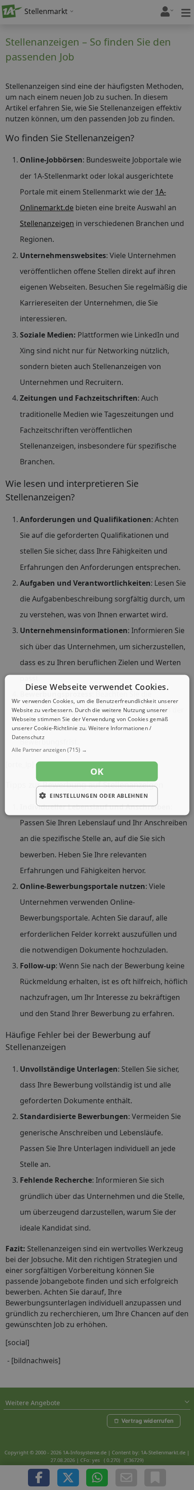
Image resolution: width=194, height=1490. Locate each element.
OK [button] (97, 771)
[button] (97, 750)
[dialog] (97, 745)
